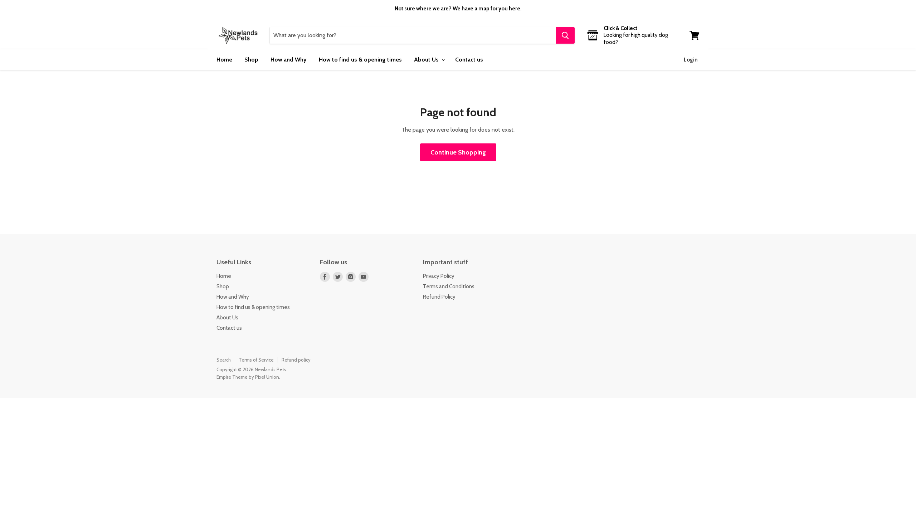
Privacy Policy (438, 276)
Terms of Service (256, 360)
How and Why (289, 59)
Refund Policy (439, 297)
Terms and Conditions (448, 286)
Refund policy (296, 360)
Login (691, 60)
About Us (427, 59)
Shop (251, 59)
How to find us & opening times (360, 59)
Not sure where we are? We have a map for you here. (458, 8)
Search (223, 360)
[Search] (565, 35)
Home (224, 59)
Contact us (469, 59)
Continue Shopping (458, 152)
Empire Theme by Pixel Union (247, 377)
